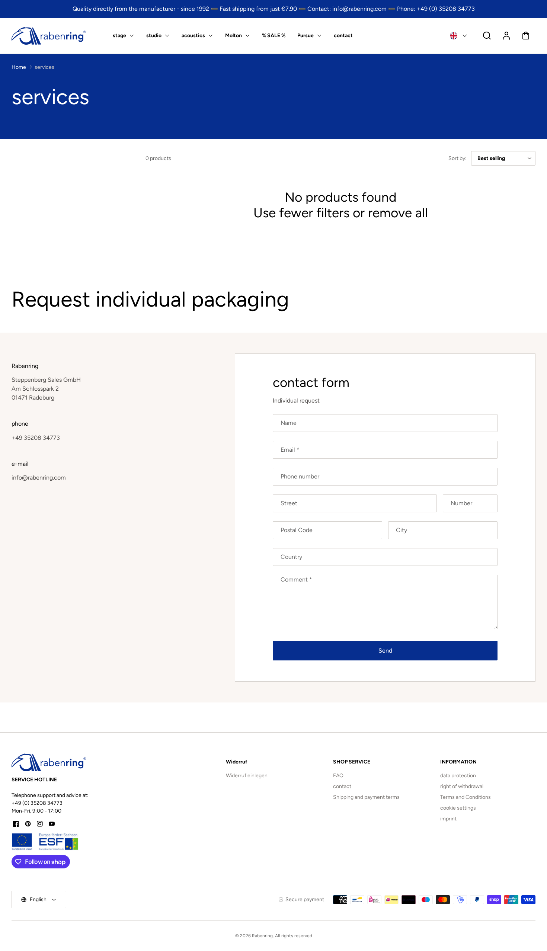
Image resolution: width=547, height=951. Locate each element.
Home (19, 67)
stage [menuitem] (119, 35)
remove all (398, 213)
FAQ (338, 775)
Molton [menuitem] (233, 35)
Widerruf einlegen (247, 775)
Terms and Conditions (465, 797)
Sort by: (457, 158)
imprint (448, 819)
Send (385, 650)
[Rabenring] (49, 762)
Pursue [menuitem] (305, 35)
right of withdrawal (461, 786)
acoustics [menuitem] (193, 35)
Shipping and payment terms (366, 797)
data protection (458, 775)
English (38, 899)
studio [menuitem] (153, 35)
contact (342, 786)
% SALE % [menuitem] (273, 35)
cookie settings (458, 808)
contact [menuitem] (343, 35)
